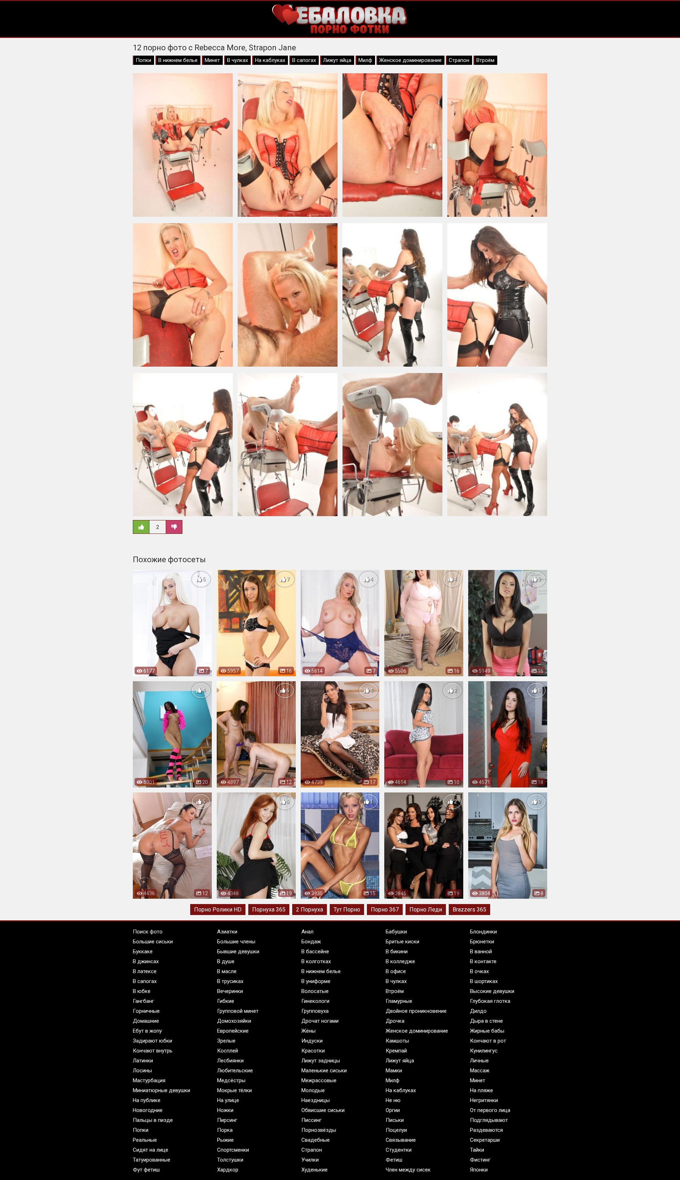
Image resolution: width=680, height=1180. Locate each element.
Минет (212, 60)
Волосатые (315, 991)
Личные (479, 1060)
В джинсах (146, 961)
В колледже (400, 961)
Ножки (225, 1110)
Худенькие (314, 1170)
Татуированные (151, 1160)
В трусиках (230, 981)
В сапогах (304, 60)
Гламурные (399, 1001)
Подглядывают (489, 1120)
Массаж (479, 1070)
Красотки (313, 1051)
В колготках (316, 961)
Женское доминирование (410, 60)
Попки (143, 60)
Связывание (401, 1140)
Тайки (477, 1150)
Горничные (146, 1011)
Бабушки (396, 931)
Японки (479, 1170)
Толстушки (230, 1160)
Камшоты (397, 1041)
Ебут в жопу (147, 1031)
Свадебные (315, 1140)
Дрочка (395, 1021)
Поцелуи (396, 1130)
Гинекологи (315, 1001)
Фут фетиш (146, 1170)
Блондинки (483, 931)
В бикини (397, 951)
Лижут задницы (320, 1060)
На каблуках (270, 60)
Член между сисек (408, 1170)
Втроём (485, 60)
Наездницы (315, 1100)
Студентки (399, 1150)
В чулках (237, 60)
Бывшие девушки (238, 951)
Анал (307, 931)
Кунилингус (484, 1051)
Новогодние (148, 1110)
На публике (146, 1100)
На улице (228, 1100)
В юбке (142, 991)
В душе (225, 961)
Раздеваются (486, 1130)
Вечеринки (230, 991)
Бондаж (311, 941)
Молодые (313, 1090)
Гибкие (225, 1001)
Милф (365, 60)
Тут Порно (347, 909)
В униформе (315, 981)
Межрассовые (318, 1080)
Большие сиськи (153, 941)
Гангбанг (143, 1001)
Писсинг (311, 1120)
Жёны (308, 1031)
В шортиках (484, 981)
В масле (227, 971)
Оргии (393, 1110)
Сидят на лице (150, 1150)
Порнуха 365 (268, 909)
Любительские (235, 1070)
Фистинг (480, 1160)
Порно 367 (385, 909)
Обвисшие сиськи (323, 1110)
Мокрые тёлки (234, 1090)
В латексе (145, 971)
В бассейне (315, 951)
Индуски (312, 1041)
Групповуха (315, 1011)
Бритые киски (402, 941)
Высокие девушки (492, 991)
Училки (310, 1160)
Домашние (146, 1021)
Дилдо (478, 1011)
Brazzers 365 (469, 909)
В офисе (396, 971)
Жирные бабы (487, 1031)
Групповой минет (238, 1011)
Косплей (227, 1051)
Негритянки (484, 1100)
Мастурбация (149, 1080)
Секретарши (485, 1140)
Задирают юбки (152, 1041)
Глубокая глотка (490, 1001)
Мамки (394, 1070)
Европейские (233, 1031)
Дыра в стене (486, 1021)
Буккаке (143, 951)
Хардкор (227, 1170)
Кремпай (396, 1051)
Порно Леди (425, 909)
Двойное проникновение (416, 1011)
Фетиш (394, 1160)
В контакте (483, 961)
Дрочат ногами (320, 1021)
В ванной (481, 951)
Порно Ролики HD (218, 909)
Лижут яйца (337, 60)
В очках (479, 971)
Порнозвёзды (318, 1130)
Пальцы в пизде (153, 1120)
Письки (395, 1120)
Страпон (459, 60)
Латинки (143, 1060)
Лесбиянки (230, 1060)
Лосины (142, 1070)
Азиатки (227, 931)
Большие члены (236, 941)
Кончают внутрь (152, 1051)
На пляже (481, 1090)
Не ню (393, 1100)
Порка (225, 1130)
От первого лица (490, 1110)
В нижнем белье (178, 60)
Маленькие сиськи (324, 1070)
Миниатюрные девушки (161, 1090)
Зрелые (226, 1041)
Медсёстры (231, 1080)
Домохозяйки (234, 1021)
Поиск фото (148, 931)
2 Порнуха (309, 909)
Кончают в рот (488, 1041)
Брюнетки (482, 941)
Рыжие (225, 1140)
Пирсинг (227, 1120)
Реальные (145, 1140)
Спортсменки (233, 1150)
